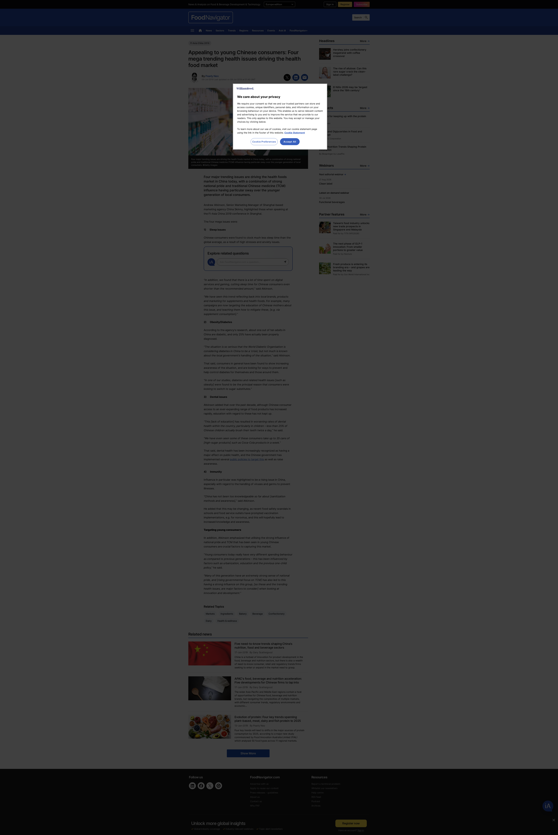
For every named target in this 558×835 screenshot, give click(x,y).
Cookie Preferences (264, 141)
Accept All (290, 141)
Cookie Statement (294, 132)
